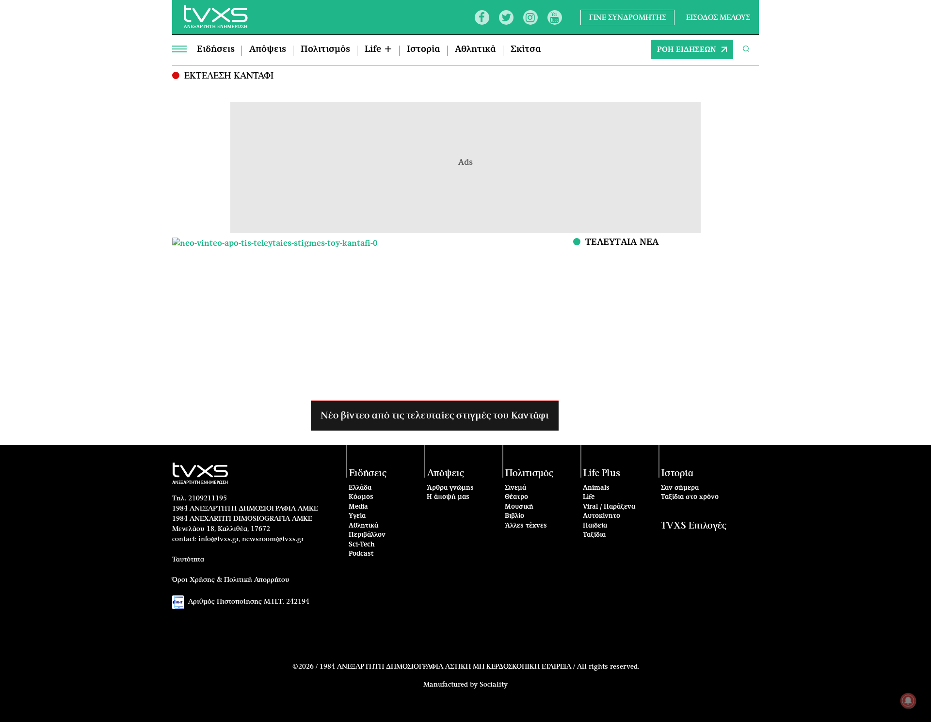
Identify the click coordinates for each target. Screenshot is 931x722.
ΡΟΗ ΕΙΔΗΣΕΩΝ (686, 49)
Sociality (494, 684)
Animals (596, 488)
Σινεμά (515, 488)
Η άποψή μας (448, 497)
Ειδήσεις (216, 49)
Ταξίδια (594, 535)
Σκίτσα (526, 49)
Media (358, 507)
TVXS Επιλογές (693, 525)
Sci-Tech (362, 545)
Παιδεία (595, 526)
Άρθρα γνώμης (450, 488)
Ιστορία (423, 49)
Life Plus (601, 473)
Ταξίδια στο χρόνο (690, 497)
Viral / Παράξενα (609, 507)
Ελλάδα (360, 488)
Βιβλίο (514, 516)
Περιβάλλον (367, 535)
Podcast (361, 554)
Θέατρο (516, 497)
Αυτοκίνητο (601, 516)
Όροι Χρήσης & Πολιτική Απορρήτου (230, 580)
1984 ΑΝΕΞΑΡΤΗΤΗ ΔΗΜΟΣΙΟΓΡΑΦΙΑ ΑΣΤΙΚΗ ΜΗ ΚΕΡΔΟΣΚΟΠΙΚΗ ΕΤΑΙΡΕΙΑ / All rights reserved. (479, 666)
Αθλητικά (475, 49)
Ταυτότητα (188, 559)
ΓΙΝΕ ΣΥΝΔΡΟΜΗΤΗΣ (627, 17)
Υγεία (357, 516)
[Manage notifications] (908, 700)
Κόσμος (361, 497)
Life (588, 497)
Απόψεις (267, 49)
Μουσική (519, 507)
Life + (378, 49)
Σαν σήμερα (680, 488)
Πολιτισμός (325, 49)
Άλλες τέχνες (526, 526)
